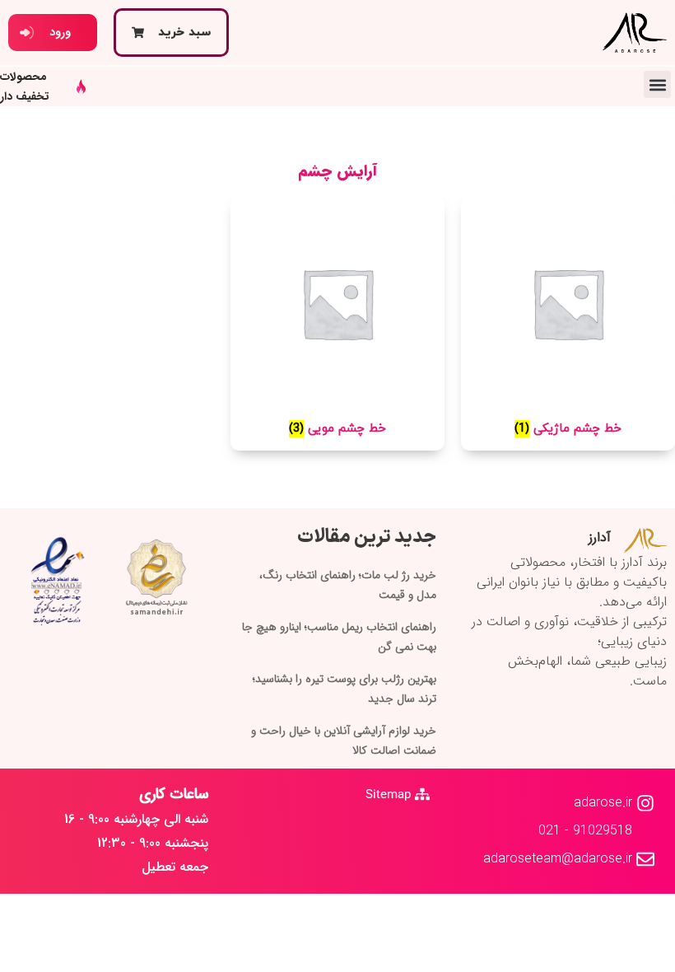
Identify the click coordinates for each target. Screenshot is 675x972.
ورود (60, 32)
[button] (657, 84)
